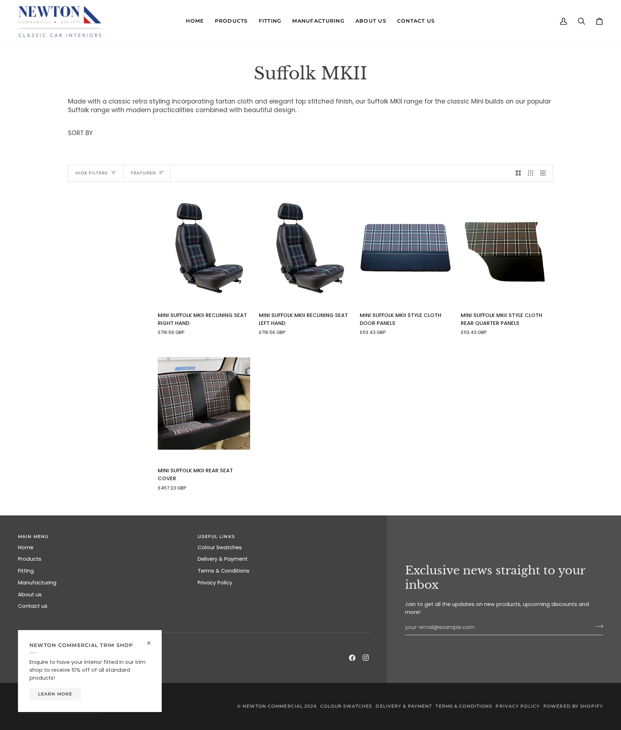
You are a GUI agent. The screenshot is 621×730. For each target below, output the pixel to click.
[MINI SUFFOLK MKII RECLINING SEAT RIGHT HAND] (204, 248)
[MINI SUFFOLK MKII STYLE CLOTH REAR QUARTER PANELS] (507, 248)
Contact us (32, 606)
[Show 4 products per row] (545, 173)
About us (30, 594)
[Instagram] (366, 658)
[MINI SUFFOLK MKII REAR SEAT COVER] (204, 403)
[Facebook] (352, 658)
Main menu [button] (33, 536)
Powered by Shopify (573, 706)
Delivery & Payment (223, 559)
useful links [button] (216, 536)
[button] (194, 21)
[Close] (152, 640)
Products (29, 559)
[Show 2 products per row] (518, 173)
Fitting (26, 570)
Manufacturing (37, 582)
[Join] (597, 626)
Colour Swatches (220, 547)
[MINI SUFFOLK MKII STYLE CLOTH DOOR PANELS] (406, 248)
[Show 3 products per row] (530, 173)
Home (25, 547)
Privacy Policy (215, 582)
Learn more (55, 694)
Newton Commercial (273, 706)
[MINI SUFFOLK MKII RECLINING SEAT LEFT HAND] (305, 248)
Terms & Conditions (223, 570)
